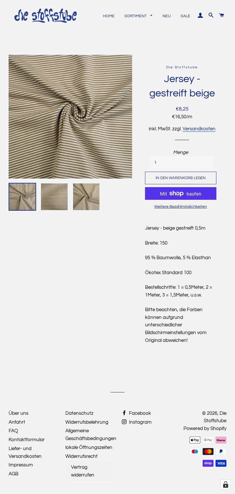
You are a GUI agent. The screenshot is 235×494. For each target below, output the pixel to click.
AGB (13, 473)
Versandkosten (199, 128)
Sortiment (136, 16)
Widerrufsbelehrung (86, 422)
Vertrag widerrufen (82, 471)
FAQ (13, 430)
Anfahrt (17, 422)
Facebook (139, 413)
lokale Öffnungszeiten (88, 447)
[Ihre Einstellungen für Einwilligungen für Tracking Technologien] (225, 484)
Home (109, 16)
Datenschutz (79, 413)
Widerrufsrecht (81, 456)
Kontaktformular (27, 439)
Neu (166, 16)
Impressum (21, 465)
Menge (180, 152)
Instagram (140, 422)
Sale (185, 16)
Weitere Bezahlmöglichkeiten (180, 207)
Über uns (18, 413)
